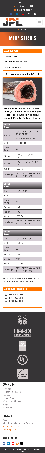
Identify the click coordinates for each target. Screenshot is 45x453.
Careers (7, 395)
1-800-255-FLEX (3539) (11, 426)
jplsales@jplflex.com (24, 9)
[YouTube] (23, 13)
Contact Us (8, 407)
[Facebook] (12, 13)
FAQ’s (6, 404)
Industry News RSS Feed (12, 391)
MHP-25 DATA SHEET (16, 294)
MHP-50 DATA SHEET (16, 301)
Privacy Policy (9, 398)
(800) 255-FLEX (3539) (24, 6)
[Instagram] (29, 13)
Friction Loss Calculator (12, 401)
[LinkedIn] (17, 13)
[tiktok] (35, 13)
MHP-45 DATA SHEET (16, 297)
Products (7, 388)
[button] (39, 22)
